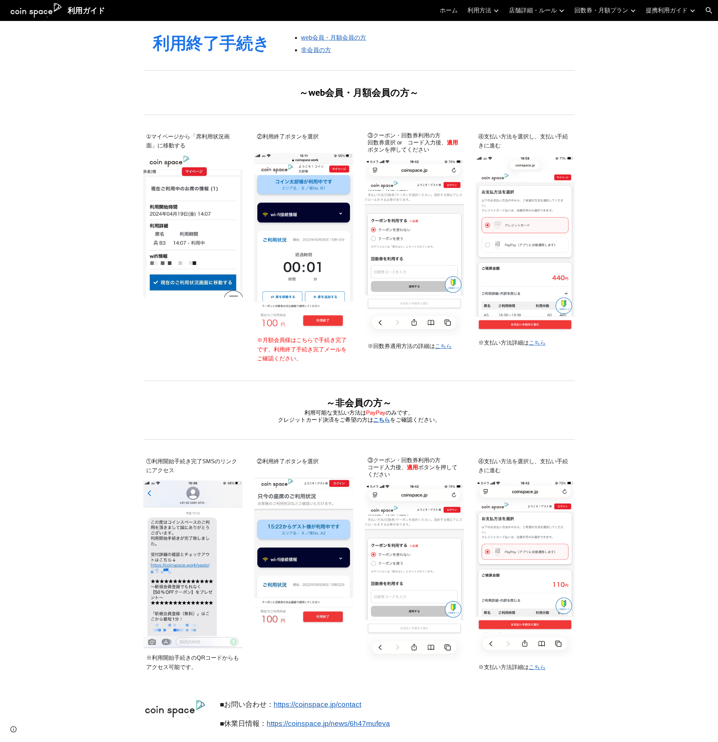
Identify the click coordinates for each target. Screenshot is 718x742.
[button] (709, 10)
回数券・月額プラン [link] (601, 10)
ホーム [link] (449, 10)
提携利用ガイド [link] (667, 10)
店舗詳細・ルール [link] (533, 10)
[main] (211, 43)
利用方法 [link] (479, 10)
